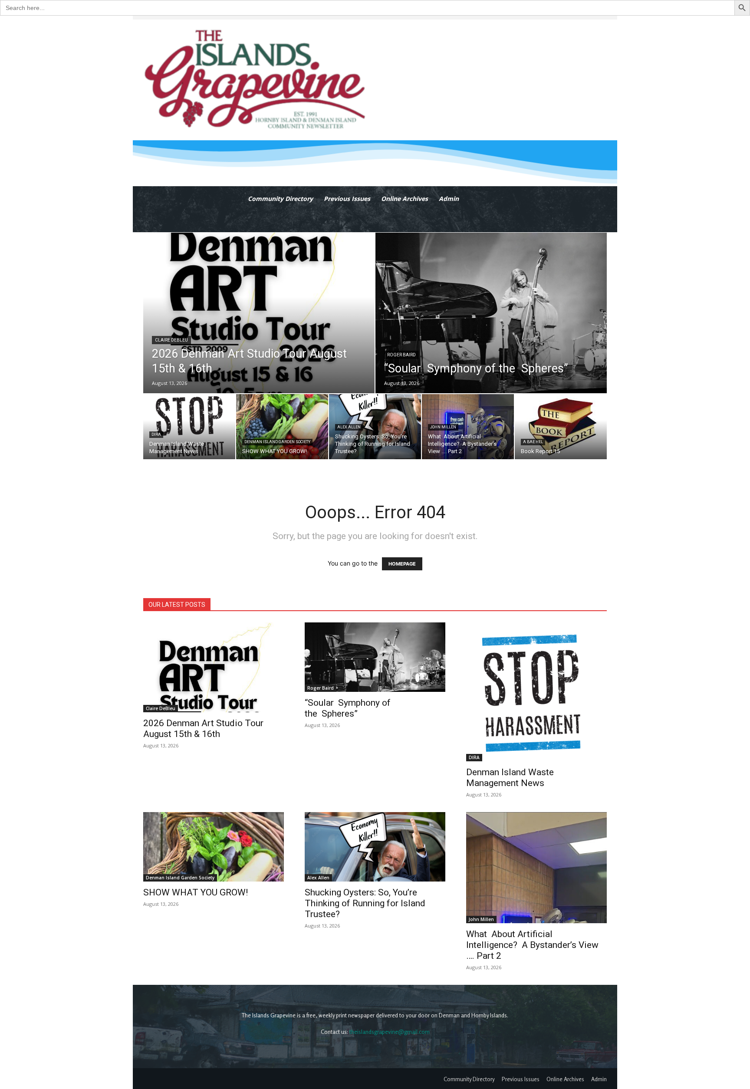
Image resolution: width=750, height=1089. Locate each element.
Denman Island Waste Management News (510, 777)
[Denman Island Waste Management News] (189, 426)
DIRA (156, 434)
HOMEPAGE (402, 564)
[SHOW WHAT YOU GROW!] (282, 426)
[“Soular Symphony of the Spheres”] (491, 313)
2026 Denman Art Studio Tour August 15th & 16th (203, 728)
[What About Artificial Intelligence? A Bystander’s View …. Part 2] (468, 426)
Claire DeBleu (171, 340)
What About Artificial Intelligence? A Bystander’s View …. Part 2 (532, 945)
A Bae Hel (533, 442)
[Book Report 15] (561, 426)
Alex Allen (349, 427)
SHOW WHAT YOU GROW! (195, 892)
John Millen (443, 427)
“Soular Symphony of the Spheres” (348, 708)
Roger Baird (401, 354)
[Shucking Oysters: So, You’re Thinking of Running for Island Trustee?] (375, 426)
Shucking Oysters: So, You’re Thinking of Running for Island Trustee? (365, 903)
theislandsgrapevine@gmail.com (389, 1031)
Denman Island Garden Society (277, 442)
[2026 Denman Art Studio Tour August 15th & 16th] (259, 313)
